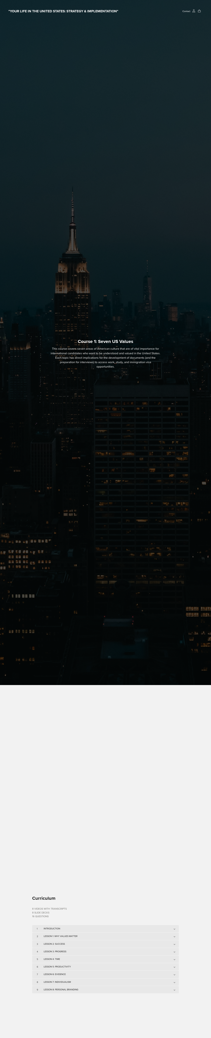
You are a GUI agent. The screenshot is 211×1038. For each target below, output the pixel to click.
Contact (186, 11)
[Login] (193, 10)
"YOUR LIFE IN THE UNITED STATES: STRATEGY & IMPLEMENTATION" (63, 11)
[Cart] (200, 11)
